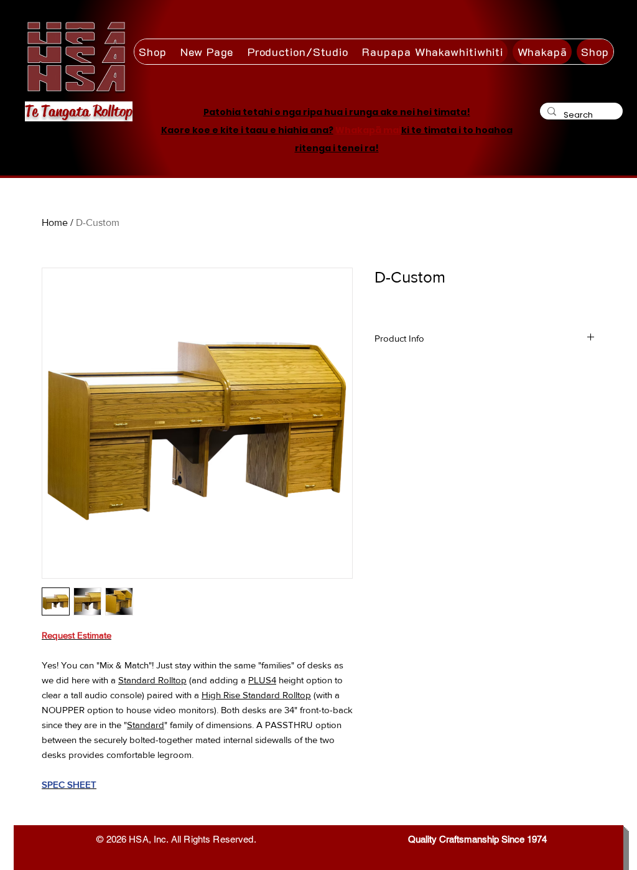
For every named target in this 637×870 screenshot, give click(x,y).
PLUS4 (262, 680)
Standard (145, 724)
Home (55, 222)
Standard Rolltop (152, 680)
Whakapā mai (368, 130)
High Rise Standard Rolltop (256, 695)
